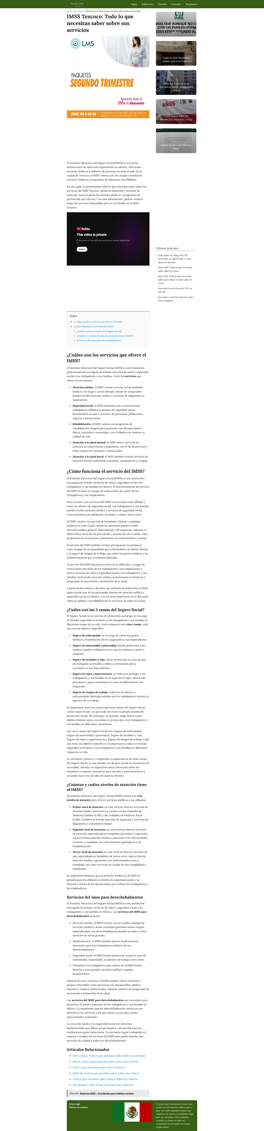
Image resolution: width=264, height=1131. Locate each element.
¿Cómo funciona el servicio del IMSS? (94, 326)
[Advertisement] (108, 140)
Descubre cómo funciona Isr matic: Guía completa (176, 299)
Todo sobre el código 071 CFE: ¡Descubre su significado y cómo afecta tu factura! (174, 259)
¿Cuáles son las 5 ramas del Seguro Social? (99, 331)
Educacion (147, 4)
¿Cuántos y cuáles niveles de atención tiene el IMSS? (105, 335)
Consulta (176, 4)
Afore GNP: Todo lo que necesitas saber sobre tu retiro (175, 269)
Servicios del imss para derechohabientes (99, 340)
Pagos (134, 4)
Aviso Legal (74, 1104)
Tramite (162, 4)
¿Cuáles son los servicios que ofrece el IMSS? (98, 321)
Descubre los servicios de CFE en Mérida (175, 290)
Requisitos (191, 4)
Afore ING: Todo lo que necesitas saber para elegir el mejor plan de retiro (175, 280)
